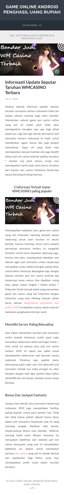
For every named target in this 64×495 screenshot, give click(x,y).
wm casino (21, 453)
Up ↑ (33, 488)
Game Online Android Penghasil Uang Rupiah (32, 9)
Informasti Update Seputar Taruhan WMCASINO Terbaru (30, 87)
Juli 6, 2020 (11, 99)
